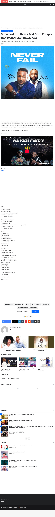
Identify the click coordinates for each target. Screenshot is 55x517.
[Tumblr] (22, 321)
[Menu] (1, 4)
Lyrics (27, 304)
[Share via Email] (35, 321)
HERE (2, 170)
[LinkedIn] (19, 321)
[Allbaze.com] (27, 4)
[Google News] (27, 316)
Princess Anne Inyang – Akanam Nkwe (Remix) (20, 420)
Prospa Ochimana (23, 307)
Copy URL (35, 311)
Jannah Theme (23, 507)
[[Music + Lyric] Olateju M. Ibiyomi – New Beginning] (4, 416)
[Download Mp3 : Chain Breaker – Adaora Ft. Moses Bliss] (4, 468)
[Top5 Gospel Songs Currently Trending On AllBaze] (27, 362)
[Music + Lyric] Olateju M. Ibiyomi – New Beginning (21, 414)
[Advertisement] (27, 17)
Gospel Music (19, 304)
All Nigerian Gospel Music (10, 28)
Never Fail (46, 304)
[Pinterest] (26, 321)
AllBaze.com (9, 304)
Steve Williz (34, 307)
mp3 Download (37, 304)
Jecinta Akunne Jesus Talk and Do (17, 452)
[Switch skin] (51, 4)
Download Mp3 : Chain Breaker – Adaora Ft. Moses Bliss (23, 466)
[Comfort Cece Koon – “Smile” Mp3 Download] (4, 447)
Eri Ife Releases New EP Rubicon (16, 432)
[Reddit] (29, 321)
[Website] (10, 329)
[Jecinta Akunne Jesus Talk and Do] (4, 455)
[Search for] (53, 4)
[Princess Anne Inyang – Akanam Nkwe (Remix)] (4, 422)
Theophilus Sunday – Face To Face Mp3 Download (8, 368)
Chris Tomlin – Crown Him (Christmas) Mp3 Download (22, 460)
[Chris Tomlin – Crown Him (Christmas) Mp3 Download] (4, 462)
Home (3, 28)
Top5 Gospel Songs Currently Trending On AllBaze (26, 368)
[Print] (38, 321)
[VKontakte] (32, 321)
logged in (8, 378)
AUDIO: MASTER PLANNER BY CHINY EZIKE (46, 368)
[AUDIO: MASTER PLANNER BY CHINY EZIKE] (46, 362)
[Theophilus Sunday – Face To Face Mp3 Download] (9, 362)
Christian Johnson (6, 43)
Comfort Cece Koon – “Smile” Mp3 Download (20, 446)
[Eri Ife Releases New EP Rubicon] (4, 434)
